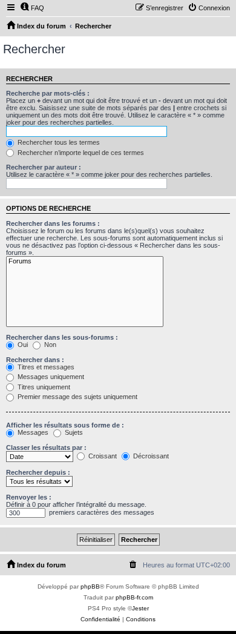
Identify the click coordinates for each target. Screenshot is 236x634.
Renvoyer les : (28, 497)
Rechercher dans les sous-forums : (62, 337)
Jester (140, 608)
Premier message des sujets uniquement (76, 396)
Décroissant (150, 456)
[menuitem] (32, 8)
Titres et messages (45, 367)
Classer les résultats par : (46, 447)
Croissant (102, 456)
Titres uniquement (43, 387)
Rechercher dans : (35, 359)
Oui (22, 344)
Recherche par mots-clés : (48, 93)
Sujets (73, 432)
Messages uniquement (50, 376)
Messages (32, 432)
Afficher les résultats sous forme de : (65, 425)
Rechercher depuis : (38, 472)
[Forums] (84, 261)
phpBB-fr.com (134, 597)
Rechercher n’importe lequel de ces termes (80, 152)
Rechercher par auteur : (43, 167)
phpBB (90, 586)
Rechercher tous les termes (58, 142)
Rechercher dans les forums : (53, 223)
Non (49, 344)
